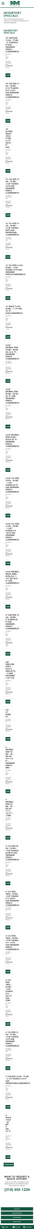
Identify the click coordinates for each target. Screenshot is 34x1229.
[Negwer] (13, 3)
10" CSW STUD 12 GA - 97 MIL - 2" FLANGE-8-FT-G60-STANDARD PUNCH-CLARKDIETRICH (12, 45)
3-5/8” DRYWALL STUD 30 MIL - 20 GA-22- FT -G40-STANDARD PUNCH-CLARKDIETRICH (12, 396)
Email (17, 1227)
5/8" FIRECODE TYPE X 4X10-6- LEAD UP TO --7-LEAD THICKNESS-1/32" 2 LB (10, 670)
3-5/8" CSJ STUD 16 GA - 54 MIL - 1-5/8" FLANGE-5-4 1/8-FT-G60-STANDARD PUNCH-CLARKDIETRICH (12, 532)
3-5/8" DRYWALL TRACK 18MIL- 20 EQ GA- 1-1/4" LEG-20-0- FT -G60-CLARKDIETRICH (12, 577)
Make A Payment (17, 1221)
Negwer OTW (17, 1208)
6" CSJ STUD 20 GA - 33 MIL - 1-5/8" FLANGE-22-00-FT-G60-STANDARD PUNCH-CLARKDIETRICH (12, 853)
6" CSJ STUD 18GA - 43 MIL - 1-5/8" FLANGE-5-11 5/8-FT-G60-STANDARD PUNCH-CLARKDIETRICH (12, 898)
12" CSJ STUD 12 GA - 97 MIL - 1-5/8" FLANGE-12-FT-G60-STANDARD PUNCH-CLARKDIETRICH (12, 186)
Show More (8, 1164)
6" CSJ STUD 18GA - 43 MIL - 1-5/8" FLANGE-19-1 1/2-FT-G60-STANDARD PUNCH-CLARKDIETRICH (12, 943)
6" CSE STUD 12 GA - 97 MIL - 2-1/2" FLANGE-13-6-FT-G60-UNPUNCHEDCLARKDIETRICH (18, 1079)
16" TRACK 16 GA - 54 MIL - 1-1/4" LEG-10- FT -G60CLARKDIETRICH (14, 309)
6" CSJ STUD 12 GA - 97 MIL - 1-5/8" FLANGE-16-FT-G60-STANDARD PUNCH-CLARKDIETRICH (12, 1039)
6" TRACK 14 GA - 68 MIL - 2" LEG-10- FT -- (8, 1124)
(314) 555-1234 (17, 1189)
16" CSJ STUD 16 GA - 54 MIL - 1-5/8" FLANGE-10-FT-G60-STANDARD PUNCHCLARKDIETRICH (15, 269)
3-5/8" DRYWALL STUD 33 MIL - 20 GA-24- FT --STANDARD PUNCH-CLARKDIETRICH (12, 440)
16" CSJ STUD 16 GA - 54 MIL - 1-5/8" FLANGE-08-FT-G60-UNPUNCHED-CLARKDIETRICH (12, 229)
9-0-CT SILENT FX (8, 713)
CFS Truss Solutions (17, 1217)
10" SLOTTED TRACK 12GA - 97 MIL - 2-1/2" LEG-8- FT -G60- (9, 138)
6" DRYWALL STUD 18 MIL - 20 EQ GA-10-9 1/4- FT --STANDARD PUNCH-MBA (10, 757)
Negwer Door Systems (17, 1213)
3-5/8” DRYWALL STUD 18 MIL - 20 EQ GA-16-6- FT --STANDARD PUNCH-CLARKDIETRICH (12, 352)
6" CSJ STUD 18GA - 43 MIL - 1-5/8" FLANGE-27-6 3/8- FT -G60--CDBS (9, 990)
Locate (28, 1227)
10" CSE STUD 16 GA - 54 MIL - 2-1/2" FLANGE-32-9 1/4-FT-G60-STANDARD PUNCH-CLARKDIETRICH (12, 90)
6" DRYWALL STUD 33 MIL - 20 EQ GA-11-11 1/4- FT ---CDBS (9, 807)
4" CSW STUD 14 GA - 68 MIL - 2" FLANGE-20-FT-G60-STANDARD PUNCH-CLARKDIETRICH (12, 622)
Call (6, 1227)
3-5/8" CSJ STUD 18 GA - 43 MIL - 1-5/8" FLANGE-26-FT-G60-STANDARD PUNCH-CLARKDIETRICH (12, 485)
